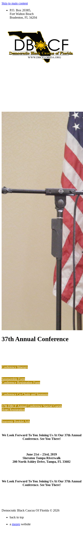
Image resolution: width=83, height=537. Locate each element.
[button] (15, 367)
